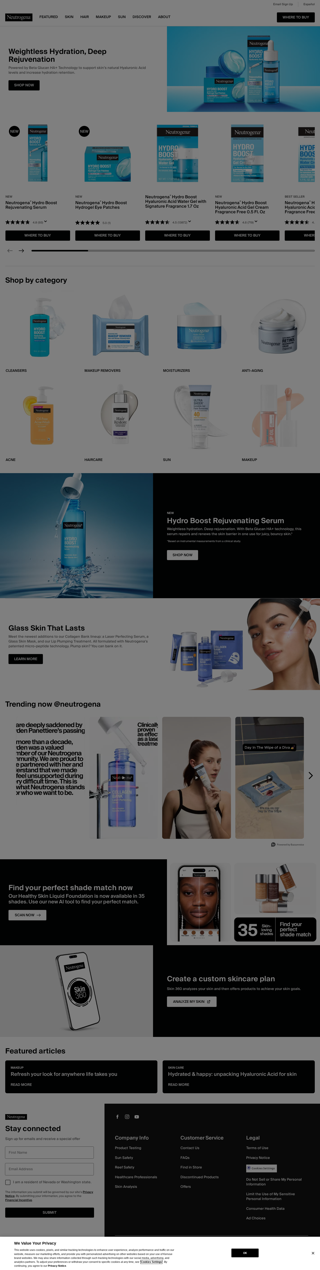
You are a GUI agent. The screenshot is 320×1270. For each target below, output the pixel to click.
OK (245, 1252)
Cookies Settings (151, 1261)
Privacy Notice (57, 1265)
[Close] (313, 1253)
